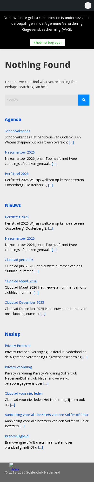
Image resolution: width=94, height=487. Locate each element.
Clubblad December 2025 (24, 302)
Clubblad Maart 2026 (21, 281)
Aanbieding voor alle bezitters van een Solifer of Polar (46, 414)
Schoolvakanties (17, 131)
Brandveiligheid (16, 436)
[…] (71, 142)
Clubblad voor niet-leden (24, 393)
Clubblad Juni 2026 (19, 259)
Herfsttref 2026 (17, 173)
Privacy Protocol (17, 345)
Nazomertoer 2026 (20, 152)
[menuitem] (87, 5)
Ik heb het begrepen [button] (47, 42)
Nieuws (13, 205)
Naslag (12, 334)
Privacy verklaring (18, 367)
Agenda (13, 119)
